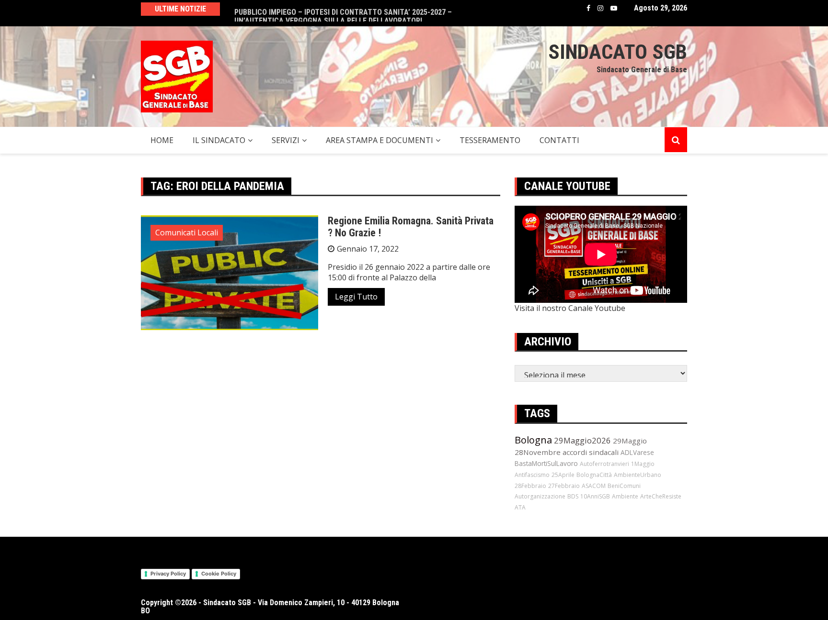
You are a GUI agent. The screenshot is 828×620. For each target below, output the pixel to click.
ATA (520, 507)
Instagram (600, 8)
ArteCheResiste (660, 496)
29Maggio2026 (582, 440)
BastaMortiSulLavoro (546, 463)
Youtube (613, 8)
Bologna (533, 439)
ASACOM (594, 486)
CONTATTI (559, 140)
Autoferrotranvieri (604, 464)
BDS (572, 496)
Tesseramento (490, 140)
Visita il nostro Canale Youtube (570, 308)
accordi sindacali (591, 452)
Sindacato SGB (617, 52)
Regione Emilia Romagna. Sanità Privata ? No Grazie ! (411, 226)
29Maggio (630, 440)
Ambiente (625, 496)
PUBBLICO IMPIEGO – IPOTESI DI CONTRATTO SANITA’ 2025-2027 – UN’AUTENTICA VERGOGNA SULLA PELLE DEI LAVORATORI (343, 13)
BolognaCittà (594, 475)
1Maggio (643, 464)
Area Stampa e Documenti (379, 140)
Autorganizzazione (540, 496)
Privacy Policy (168, 573)
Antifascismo (532, 475)
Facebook (588, 8)
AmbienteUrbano (637, 475)
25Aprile (563, 475)
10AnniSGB (595, 496)
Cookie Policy (218, 573)
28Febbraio (530, 486)
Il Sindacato (219, 140)
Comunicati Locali (186, 232)
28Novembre (538, 452)
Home (161, 140)
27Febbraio (564, 486)
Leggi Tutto (356, 296)
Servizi (285, 140)
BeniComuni (624, 486)
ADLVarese (637, 452)
